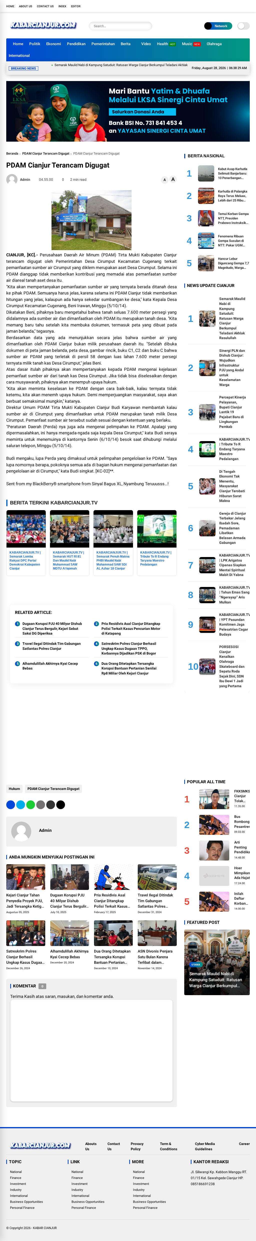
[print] (40, 798)
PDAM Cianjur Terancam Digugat (45, 147)
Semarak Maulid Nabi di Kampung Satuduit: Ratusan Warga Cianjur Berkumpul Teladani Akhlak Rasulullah (102, 65)
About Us (25, 6)
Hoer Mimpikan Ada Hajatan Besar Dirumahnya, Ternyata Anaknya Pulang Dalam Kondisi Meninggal (244, 867)
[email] (50, 798)
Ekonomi (53, 44)
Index (62, 6)
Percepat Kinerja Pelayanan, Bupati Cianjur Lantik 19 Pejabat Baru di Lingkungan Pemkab (232, 406)
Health (166, 44)
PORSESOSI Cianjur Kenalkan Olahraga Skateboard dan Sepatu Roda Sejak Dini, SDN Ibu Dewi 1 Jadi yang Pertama (231, 660)
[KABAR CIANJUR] (43, 31)
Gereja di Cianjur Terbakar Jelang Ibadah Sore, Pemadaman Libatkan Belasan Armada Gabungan (232, 522)
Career (244, 1138)
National (16, 1166)
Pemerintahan (103, 44)
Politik (34, 44)
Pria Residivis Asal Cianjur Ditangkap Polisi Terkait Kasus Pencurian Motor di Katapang (131, 622)
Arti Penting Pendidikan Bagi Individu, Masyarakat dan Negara (243, 841)
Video (146, 44)
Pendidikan (76, 44)
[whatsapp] (30, 798)
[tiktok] (247, 6)
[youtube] (239, 6)
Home (10, 6)
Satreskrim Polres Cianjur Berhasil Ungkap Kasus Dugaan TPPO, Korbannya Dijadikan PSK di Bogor (129, 642)
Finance (15, 1172)
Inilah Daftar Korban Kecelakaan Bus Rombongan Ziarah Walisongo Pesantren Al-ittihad (244, 893)
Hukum (14, 783)
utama (196, 958)
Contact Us (45, 6)
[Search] (147, 26)
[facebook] (217, 6)
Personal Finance (22, 1202)
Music (191, 44)
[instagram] (232, 6)
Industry (16, 1184)
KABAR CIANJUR (45, 1222)
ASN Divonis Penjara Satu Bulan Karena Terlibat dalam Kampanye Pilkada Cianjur (155, 951)
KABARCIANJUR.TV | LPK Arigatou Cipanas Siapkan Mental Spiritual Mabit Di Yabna (234, 559)
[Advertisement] (91, 734)
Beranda (12, 147)
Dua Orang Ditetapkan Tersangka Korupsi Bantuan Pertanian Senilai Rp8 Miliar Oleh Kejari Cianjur (129, 662)
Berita (125, 44)
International (19, 55)
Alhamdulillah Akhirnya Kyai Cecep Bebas (50, 660)
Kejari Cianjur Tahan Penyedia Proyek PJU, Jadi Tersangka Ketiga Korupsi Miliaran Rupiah (25, 895)
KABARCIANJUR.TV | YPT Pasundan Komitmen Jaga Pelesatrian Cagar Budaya (234, 618)
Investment (18, 1178)
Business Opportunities (26, 1196)
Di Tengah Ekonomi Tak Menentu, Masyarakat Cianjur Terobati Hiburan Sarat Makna (232, 480)
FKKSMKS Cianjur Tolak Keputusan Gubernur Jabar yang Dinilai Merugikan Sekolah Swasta (243, 790)
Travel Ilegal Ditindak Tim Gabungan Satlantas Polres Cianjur (51, 640)
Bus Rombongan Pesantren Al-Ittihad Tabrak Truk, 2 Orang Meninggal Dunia (244, 816)
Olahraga (214, 44)
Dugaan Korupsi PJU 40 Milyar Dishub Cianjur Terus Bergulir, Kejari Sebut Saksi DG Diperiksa (52, 622)
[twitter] (225, 6)
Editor (75, 6)
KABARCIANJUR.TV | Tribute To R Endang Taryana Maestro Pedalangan (234, 443)
